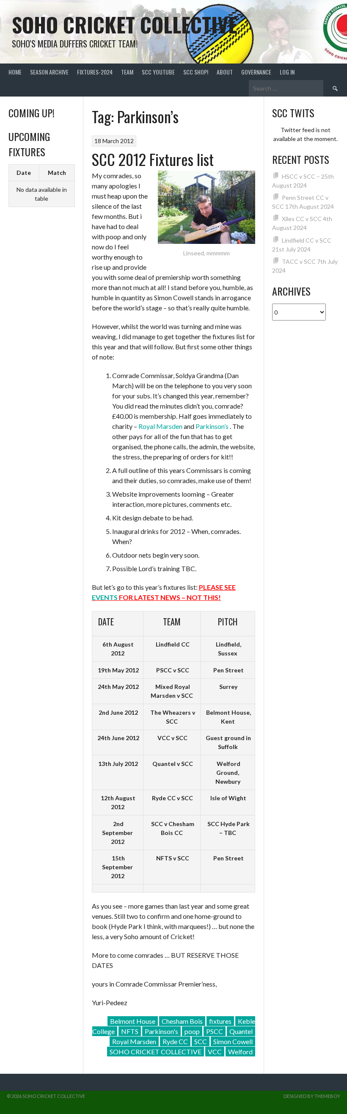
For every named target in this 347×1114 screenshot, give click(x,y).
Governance (256, 71)
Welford (240, 1052)
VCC (215, 1052)
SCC (200, 1041)
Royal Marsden (160, 426)
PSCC (214, 1031)
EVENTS (105, 597)
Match (57, 172)
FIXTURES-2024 (95, 71)
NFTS (129, 1031)
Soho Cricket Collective (124, 24)
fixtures (220, 1021)
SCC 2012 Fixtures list (153, 159)
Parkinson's (161, 1031)
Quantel (241, 1031)
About (225, 71)
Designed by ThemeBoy (312, 1096)
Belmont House (132, 1021)
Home (15, 71)
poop (192, 1031)
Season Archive (49, 71)
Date (24, 172)
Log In (287, 71)
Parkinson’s (212, 426)
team (127, 71)
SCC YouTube (158, 71)
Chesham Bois (182, 1021)
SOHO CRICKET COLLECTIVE (155, 1052)
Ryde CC (175, 1041)
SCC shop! (195, 71)
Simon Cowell (233, 1041)
